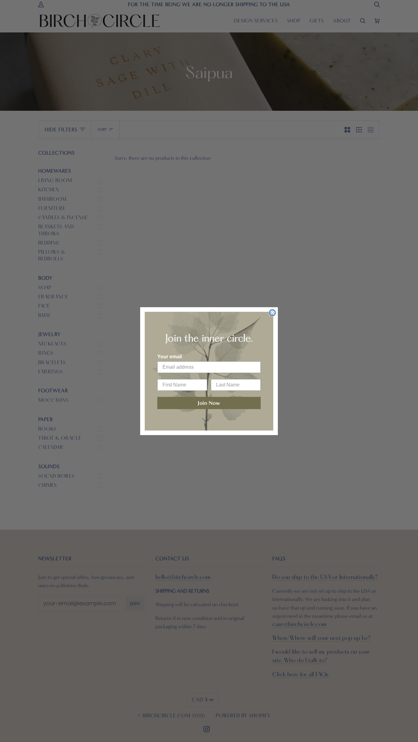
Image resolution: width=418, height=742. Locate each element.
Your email (169, 356)
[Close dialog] (272, 313)
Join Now (209, 403)
